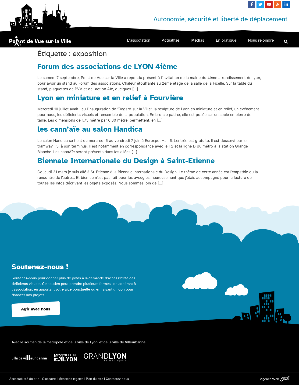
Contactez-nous (117, 379)
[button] (286, 41)
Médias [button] (197, 40)
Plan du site (94, 379)
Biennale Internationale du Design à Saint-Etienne (126, 161)
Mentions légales (70, 379)
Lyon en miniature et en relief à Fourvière (110, 98)
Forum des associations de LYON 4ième (107, 66)
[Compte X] (260, 4)
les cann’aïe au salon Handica (89, 129)
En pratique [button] (226, 40)
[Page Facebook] (251, 4)
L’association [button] (138, 40)
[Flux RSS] (277, 4)
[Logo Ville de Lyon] (65, 357)
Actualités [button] (171, 40)
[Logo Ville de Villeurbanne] (29, 357)
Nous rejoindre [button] (261, 40)
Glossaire (49, 379)
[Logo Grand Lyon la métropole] (105, 357)
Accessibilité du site (24, 379)
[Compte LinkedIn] (286, 4)
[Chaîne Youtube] (269, 4)
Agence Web (269, 379)
